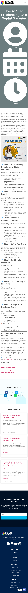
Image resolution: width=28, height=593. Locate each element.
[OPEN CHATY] (24, 589)
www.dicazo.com (8, 359)
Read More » (5, 429)
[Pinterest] (19, 543)
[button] (25, 3)
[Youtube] (16, 543)
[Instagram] (12, 543)
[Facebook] (8, 543)
